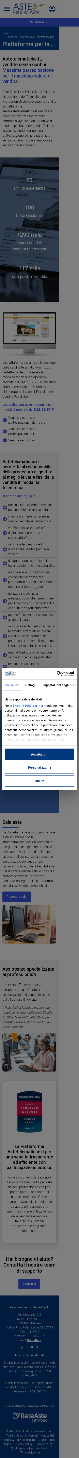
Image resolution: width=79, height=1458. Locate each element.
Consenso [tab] (12, 684)
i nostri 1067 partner (28, 705)
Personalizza (37, 767)
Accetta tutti (39, 754)
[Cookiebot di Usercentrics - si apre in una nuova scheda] (56, 673)
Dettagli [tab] (30, 684)
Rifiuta (39, 780)
